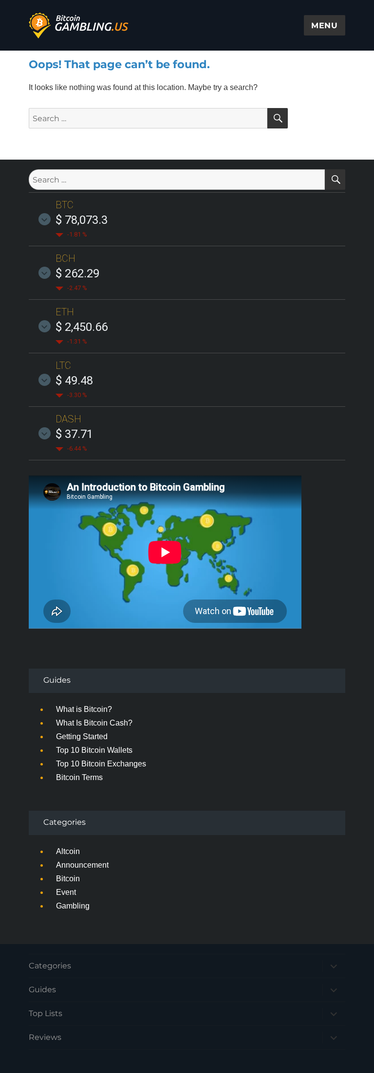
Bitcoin (68, 878)
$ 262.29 (77, 273)
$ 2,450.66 (82, 327)
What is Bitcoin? (84, 709)
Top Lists (45, 1013)
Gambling (73, 906)
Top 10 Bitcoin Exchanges (101, 764)
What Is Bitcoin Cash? (94, 723)
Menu (324, 25)
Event (66, 892)
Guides (42, 989)
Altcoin (68, 851)
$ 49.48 (74, 380)
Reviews (45, 1037)
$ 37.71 (74, 434)
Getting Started (82, 736)
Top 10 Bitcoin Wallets (94, 750)
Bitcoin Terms (79, 777)
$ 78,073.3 (82, 220)
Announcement (82, 865)
